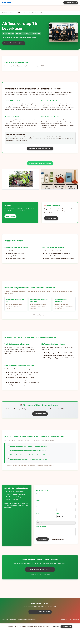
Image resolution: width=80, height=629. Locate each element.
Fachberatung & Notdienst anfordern (40, 148)
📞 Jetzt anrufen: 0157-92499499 (40, 569)
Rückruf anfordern (42, 539)
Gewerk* (38, 520)
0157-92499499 (72, 2)
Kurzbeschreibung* (41, 526)
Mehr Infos (46, 626)
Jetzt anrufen (10, 216)
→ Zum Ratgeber (40, 413)
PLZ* (37, 513)
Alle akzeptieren (67, 626)
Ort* (57, 513)
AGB (70, 619)
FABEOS (7, 2)
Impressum (64, 619)
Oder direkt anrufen (58, 539)
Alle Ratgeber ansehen (40, 315)
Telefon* (38, 500)
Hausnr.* (58, 507)
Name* (38, 494)
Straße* (38, 507)
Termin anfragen (51, 218)
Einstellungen (56, 626)
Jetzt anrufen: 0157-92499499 (13, 43)
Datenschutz (76, 619)
